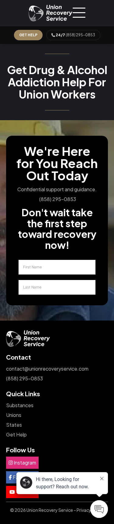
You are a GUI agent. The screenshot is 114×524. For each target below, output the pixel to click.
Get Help (16, 434)
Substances (19, 405)
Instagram (24, 462)
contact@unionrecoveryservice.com (47, 368)
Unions (13, 415)
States (14, 425)
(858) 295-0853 (75, 35)
